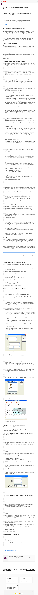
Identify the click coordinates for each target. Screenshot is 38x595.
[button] (33, 1)
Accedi (36, 1)
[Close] (32, 591)
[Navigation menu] (1, 1)
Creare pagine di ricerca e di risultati (10, 550)
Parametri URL (6, 552)
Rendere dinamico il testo (12, 365)
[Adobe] (5, 1)
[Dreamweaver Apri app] (36, 4)
